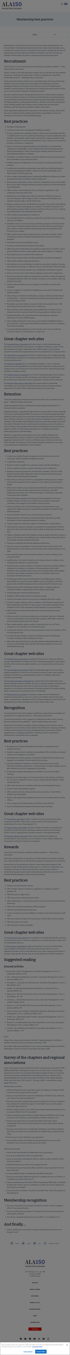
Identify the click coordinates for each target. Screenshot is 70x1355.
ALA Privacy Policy (37, 1346)
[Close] (67, 1345)
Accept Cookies (41, 1351)
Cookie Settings (27, 1351)
